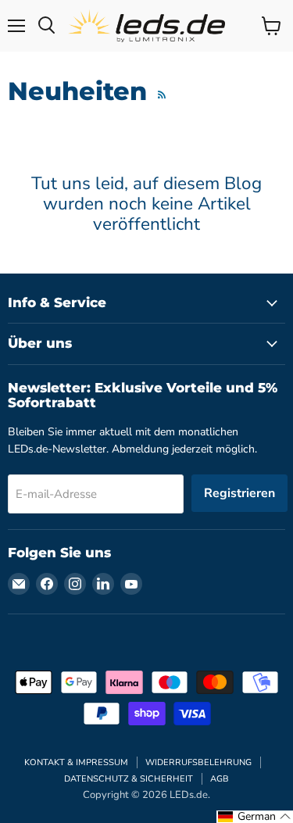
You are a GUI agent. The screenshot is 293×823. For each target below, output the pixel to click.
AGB (219, 779)
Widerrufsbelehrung (198, 762)
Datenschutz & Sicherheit (128, 779)
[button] (254, 816)
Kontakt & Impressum (76, 762)
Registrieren (239, 493)
